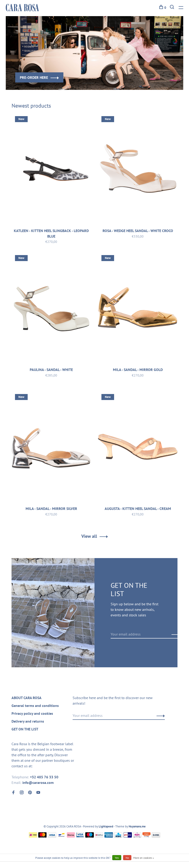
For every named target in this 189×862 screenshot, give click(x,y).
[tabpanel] (94, 53)
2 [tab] (104, 78)
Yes (117, 857)
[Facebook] (13, 792)
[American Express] (108, 836)
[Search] (172, 8)
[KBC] (118, 836)
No (127, 857)
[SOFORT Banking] (71, 836)
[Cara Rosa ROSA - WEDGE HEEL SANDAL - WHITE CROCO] (137, 169)
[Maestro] (89, 836)
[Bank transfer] (156, 836)
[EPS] (137, 836)
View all (89, 536)
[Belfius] (99, 836)
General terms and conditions (35, 705)
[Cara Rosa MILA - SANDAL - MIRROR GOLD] (137, 308)
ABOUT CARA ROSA (26, 697)
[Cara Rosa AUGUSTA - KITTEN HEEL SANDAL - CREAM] (137, 447)
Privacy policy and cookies (32, 713)
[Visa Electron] (80, 836)
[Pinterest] (30, 792)
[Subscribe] (174, 634)
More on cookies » (143, 857)
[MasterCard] (42, 836)
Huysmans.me (137, 826)
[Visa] (52, 836)
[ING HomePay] (146, 836)
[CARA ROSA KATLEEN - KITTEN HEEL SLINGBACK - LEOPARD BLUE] (51, 169)
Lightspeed (106, 826)
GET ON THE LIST (25, 729)
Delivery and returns (28, 721)
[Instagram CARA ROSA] (22, 792)
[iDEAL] (33, 836)
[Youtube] (38, 792)
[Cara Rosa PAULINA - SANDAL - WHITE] (51, 308)
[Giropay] (128, 836)
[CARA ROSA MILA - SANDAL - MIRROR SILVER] (51, 447)
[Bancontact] (61, 836)
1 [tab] (92, 78)
